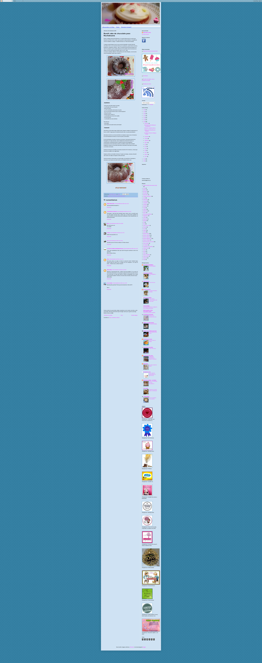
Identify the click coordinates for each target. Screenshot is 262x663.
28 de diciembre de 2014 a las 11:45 (131, 248)
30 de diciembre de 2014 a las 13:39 (120, 283)
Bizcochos (145, 191)
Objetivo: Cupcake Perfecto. (148, 322)
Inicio (122, 315)
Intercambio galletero (147, 214)
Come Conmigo (146, 305)
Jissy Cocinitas (109, 283)
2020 (144, 109)
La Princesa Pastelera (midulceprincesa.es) (115, 248)
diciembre (147, 123)
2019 (144, 111)
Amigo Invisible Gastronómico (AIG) (150, 185)
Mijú (108, 223)
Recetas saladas (146, 235)
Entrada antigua (134, 315)
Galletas (144, 209)
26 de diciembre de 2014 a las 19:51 (116, 240)
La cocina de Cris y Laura (148, 355)
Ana (107, 240)
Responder (109, 207)
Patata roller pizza (152, 348)
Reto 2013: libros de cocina (148, 241)
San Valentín (145, 245)
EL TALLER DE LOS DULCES (112, 211)
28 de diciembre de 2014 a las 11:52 (116, 259)
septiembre (147, 140)
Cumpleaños (145, 202)
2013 (144, 159)
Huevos (144, 212)
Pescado (144, 227)
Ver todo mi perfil (145, 34)
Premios (144, 230)
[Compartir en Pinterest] (128, 194)
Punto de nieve (146, 281)
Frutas (144, 207)
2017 (144, 115)
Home (117, 27)
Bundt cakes (145, 194)
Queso (144, 232)
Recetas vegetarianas (147, 238)
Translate (151, 104)
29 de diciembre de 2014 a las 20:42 (119, 269)
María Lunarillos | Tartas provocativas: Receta (148, 311)
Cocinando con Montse (147, 273)
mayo (146, 148)
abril (145, 150)
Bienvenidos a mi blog (108, 27)
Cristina (108, 232)
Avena (144, 188)
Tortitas (144, 253)
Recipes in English (146, 240)
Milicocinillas (109, 269)
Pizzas (144, 228)
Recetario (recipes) (126, 27)
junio (146, 146)
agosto (146, 142)
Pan (144, 222)
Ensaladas (145, 206)
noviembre (147, 136)
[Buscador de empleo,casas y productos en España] (150, 80)
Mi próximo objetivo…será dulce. (149, 380)
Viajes (144, 259)
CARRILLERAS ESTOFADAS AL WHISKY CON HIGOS (152, 358)
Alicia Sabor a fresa (147, 32)
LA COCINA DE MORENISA (148, 264)
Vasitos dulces (146, 256)
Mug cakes (145, 219)
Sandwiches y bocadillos (148, 246)
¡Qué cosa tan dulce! (147, 297)
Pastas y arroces (146, 225)
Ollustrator (132, 647)
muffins (144, 217)
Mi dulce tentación (146, 289)
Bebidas (144, 189)
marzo (146, 152)
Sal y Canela (145, 388)
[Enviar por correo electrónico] (123, 194)
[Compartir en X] (125, 194)
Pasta (144, 223)
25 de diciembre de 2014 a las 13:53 (124, 211)
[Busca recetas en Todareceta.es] (146, 83)
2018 (144, 113)
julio (145, 144)
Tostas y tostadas (146, 254)
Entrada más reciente (108, 315)
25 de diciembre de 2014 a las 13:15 (122, 203)
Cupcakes (145, 204)
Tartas (144, 251)
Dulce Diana (145, 363)
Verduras (145, 257)
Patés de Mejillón (152, 266)
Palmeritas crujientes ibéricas (150, 128)
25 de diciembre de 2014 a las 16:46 (116, 223)
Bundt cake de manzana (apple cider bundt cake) (153, 300)
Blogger (144, 647)
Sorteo (144, 249)
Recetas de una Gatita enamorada (150, 331)
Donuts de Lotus (152, 282)
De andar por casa (147, 372)
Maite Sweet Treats (110, 203)
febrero (146, 154)
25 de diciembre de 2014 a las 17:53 (117, 232)
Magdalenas (145, 215)
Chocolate (145, 201)
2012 (144, 161)
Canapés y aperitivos (147, 196)
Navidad (144, 220)
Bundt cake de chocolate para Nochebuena (150, 126)
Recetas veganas (146, 236)
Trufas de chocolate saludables (149, 312)
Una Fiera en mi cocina (147, 339)
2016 (144, 117)
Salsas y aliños (146, 243)
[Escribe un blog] (124, 194)
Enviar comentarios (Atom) (114, 317)
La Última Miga (146, 396)
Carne (144, 198)
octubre (146, 138)
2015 (144, 119)
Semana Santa (146, 248)
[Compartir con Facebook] (127, 194)
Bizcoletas (145, 193)
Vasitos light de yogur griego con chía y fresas (152, 374)
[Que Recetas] (145, 75)
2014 (144, 121)
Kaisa (108, 259)
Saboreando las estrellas (148, 347)
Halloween (145, 210)
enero (146, 156)
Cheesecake (145, 199)
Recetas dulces (146, 233)
